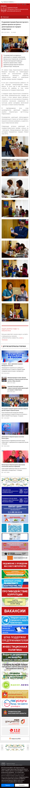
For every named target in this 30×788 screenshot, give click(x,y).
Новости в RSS (16, 738)
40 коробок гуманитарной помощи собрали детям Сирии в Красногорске (15, 409)
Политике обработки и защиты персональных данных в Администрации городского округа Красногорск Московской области (13, 775)
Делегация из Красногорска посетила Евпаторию (13, 437)
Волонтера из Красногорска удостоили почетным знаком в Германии (13, 465)
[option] (15, 747)
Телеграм (5, 340)
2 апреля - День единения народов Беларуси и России (12, 364)
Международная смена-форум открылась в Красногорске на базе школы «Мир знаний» (18, 379)
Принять (7, 785)
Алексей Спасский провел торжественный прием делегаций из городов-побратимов (18, 388)
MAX (21, 338)
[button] (2, 748)
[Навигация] (1, 17)
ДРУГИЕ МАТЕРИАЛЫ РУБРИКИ (14, 346)
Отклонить (22, 785)
